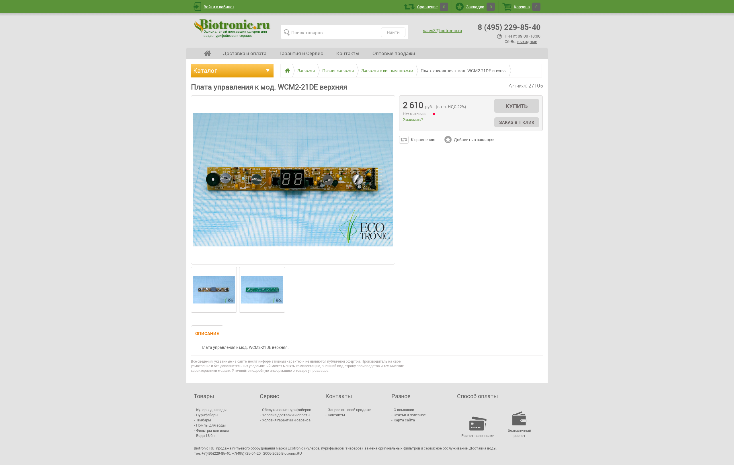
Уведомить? (413, 119)
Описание (207, 333)
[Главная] (285, 70)
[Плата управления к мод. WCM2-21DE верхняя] (214, 290)
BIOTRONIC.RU (233, 28)
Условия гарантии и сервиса (286, 420)
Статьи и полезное (410, 414)
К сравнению (423, 139)
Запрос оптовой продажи (349, 409)
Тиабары (203, 420)
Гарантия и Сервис (301, 53)
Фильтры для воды (212, 430)
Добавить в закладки (474, 139)
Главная (207, 53)
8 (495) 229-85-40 (509, 27)
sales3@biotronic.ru (442, 30)
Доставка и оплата (244, 53)
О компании (404, 409)
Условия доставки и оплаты (286, 414)
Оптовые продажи (393, 53)
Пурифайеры (207, 414)
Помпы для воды (211, 425)
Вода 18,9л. (205, 435)
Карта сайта (404, 420)
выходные (527, 41)
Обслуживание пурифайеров (286, 409)
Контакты (347, 53)
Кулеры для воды (211, 409)
